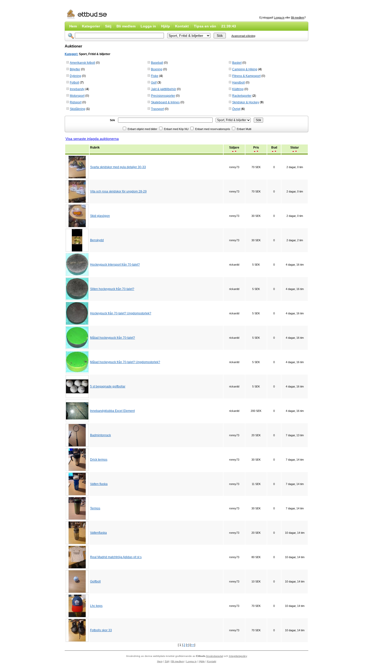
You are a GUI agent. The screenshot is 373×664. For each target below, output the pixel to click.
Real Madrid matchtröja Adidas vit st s (116, 557)
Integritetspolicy (238, 656)
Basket (237, 62)
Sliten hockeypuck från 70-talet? (112, 289)
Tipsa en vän (205, 26)
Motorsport (77, 96)
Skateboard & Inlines (165, 102)
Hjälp (165, 26)
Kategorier (91, 26)
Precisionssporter (163, 96)
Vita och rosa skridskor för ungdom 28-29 (118, 191)
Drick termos (98, 459)
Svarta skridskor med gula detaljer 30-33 (118, 167)
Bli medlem (297, 17)
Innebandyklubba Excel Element (112, 411)
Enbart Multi (243, 129)
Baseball (157, 62)
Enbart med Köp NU (176, 129)
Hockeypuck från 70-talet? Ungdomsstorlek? (120, 313)
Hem (73, 26)
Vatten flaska (99, 484)
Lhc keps (96, 606)
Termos (95, 508)
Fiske (154, 76)
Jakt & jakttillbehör (163, 89)
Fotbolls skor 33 (101, 630)
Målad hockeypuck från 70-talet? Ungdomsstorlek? (125, 362)
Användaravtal (214, 656)
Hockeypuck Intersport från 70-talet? (115, 264)
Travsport (157, 109)
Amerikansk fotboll (82, 62)
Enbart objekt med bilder (142, 129)
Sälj (108, 26)
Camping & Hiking (244, 69)
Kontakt (182, 26)
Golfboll (95, 581)
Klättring (238, 89)
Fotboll (74, 82)
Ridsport (75, 102)
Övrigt (236, 109)
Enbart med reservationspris (212, 129)
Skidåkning (77, 109)
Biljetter (75, 69)
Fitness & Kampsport (246, 76)
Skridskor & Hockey (245, 102)
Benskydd (97, 240)
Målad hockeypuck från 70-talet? (112, 337)
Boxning (156, 69)
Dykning (75, 76)
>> (192, 645)
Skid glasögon (100, 216)
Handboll (238, 82)
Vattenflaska (98, 533)
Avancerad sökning (243, 35)
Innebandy (77, 89)
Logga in (279, 17)
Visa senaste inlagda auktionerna (92, 139)
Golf (154, 82)
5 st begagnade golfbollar (107, 386)
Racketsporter (241, 96)
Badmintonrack (100, 435)
